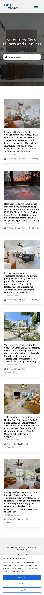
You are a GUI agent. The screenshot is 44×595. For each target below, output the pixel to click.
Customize (22, 583)
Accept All (22, 577)
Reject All (22, 590)
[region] (22, 575)
